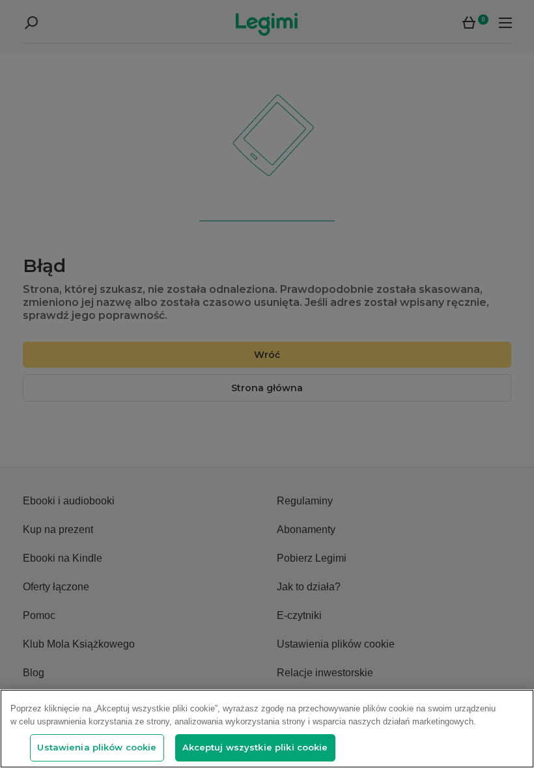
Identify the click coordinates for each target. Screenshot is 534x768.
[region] (267, 728)
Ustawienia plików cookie (96, 747)
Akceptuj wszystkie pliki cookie (255, 747)
